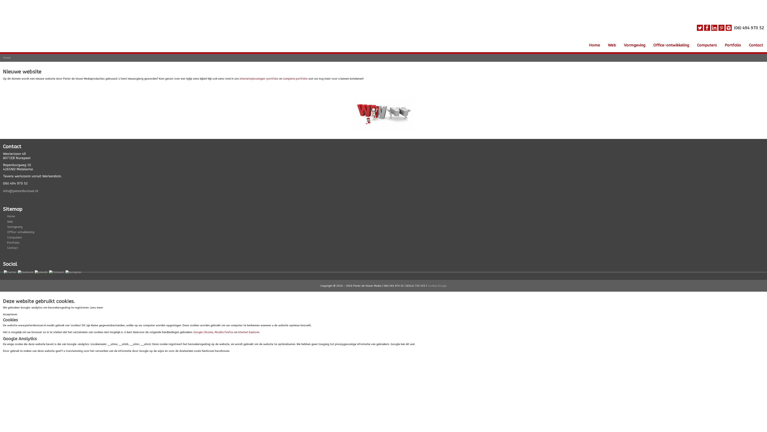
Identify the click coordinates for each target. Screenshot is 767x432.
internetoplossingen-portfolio (259, 78)
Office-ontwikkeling (671, 45)
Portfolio (733, 45)
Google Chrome (203, 332)
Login (443, 285)
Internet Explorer (248, 332)
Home (594, 45)
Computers (707, 45)
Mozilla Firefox (224, 332)
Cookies (433, 285)
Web (612, 45)
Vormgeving (634, 45)
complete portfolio (295, 78)
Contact (756, 45)
